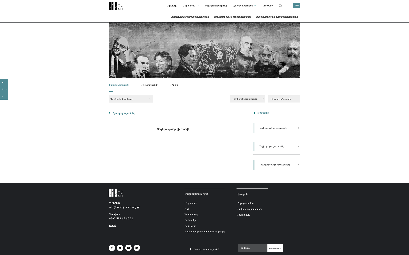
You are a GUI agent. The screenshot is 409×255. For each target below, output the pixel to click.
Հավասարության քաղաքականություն (277, 16)
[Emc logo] (120, 6)
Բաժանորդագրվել (275, 248)
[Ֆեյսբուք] (112, 248)
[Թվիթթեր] (120, 248)
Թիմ (187, 208)
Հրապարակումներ (243, 5)
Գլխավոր (172, 5)
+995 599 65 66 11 (121, 218)
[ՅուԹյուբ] (128, 248)
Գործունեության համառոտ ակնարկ (205, 231)
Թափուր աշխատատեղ (249, 208)
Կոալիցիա (190, 225)
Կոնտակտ (268, 5)
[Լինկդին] (137, 248)
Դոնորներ (190, 220)
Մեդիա (174, 84)
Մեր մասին (189, 5)
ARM (297, 5)
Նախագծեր (191, 214)
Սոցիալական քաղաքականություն (189, 16)
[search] (280, 5)
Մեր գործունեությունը (216, 5)
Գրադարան (243, 214)
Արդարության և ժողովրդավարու (232, 16)
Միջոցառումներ (149, 84)
